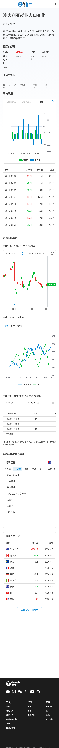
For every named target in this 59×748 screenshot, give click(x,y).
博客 (29, 706)
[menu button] (4, 4)
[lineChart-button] (53, 102)
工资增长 (11, 505)
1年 (7, 325)
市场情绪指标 (11, 719)
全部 (19, 325)
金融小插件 (10, 727)
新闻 (8, 723)
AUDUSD (10, 253)
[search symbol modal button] (55, 4)
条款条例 (49, 719)
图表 (8, 706)
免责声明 (49, 715)
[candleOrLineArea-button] (23, 253)
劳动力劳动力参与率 (16, 493)
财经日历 (9, 710)
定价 (47, 710)
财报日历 (9, 715)
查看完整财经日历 (29, 610)
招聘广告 (11, 511)
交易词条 (31, 715)
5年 (13, 325)
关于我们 (49, 706)
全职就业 (11, 481)
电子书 (30, 710)
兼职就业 (11, 487)
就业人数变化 (13, 475)
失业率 (10, 499)
